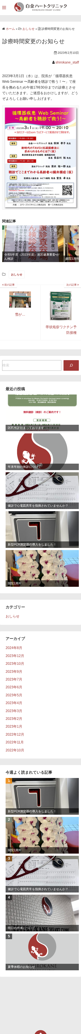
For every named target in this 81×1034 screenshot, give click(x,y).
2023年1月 (14, 726)
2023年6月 (14, 687)
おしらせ (16, 274)
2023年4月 (14, 703)
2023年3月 (14, 711)
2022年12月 (15, 734)
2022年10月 (15, 750)
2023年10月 (15, 663)
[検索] (71, 365)
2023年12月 (15, 656)
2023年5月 (14, 695)
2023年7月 (14, 679)
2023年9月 (14, 671)
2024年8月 (14, 648)
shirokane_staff (67, 62)
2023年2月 (14, 719)
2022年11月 (15, 742)
